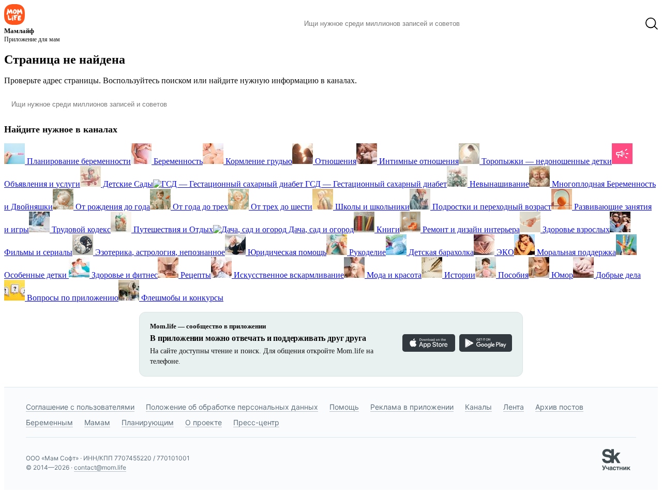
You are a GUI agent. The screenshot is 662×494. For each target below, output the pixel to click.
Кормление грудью (257, 161)
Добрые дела (617, 275)
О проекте (203, 422)
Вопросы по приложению (71, 297)
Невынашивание (498, 183)
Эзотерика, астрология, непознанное (159, 252)
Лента (513, 406)
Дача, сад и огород (320, 229)
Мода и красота (393, 275)
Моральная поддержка (575, 252)
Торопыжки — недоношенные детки (545, 161)
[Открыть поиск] (651, 24)
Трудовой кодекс (80, 229)
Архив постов (559, 406)
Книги (387, 229)
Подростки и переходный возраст (490, 206)
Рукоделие (366, 252)
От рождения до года (111, 206)
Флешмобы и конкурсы (181, 297)
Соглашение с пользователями (80, 406)
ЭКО (504, 252)
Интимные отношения (418, 161)
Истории (458, 275)
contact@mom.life (100, 467)
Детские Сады (127, 183)
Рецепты (194, 275)
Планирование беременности (78, 161)
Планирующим (148, 422)
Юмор (561, 275)
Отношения (334, 161)
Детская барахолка (440, 252)
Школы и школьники (371, 206)
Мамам (97, 422)
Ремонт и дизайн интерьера (470, 229)
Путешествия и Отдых (172, 229)
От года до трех (199, 206)
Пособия (512, 275)
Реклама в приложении (412, 406)
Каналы (478, 406)
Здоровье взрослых (575, 229)
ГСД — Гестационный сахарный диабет (375, 183)
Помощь (344, 406)
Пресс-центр (256, 422)
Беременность (177, 161)
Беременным (49, 422)
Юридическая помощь (286, 252)
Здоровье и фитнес (123, 275)
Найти (483, 24)
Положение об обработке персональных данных (232, 406)
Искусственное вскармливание (288, 275)
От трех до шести (280, 206)
